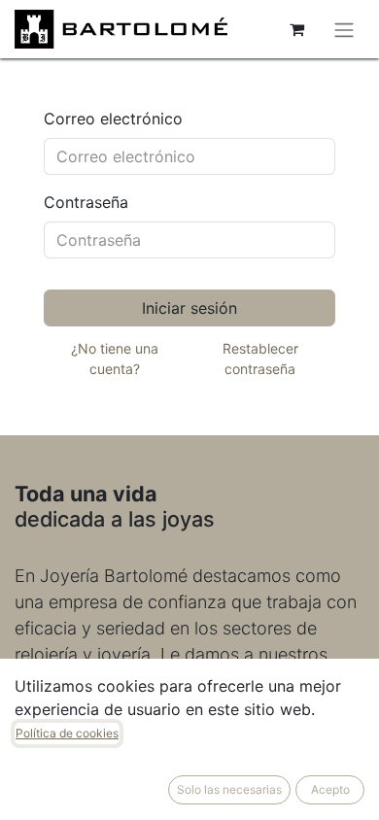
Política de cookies (67, 733)
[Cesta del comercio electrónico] (296, 29)
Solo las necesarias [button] (229, 789)
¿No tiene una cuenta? (114, 358)
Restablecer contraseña (260, 358)
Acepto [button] (330, 789)
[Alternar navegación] (344, 29)
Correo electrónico (113, 118)
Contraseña (86, 202)
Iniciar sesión (189, 308)
